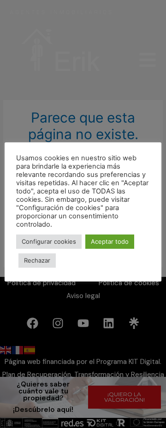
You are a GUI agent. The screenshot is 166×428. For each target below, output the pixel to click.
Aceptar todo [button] (110, 241)
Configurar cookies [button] (49, 241)
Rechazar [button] (37, 260)
